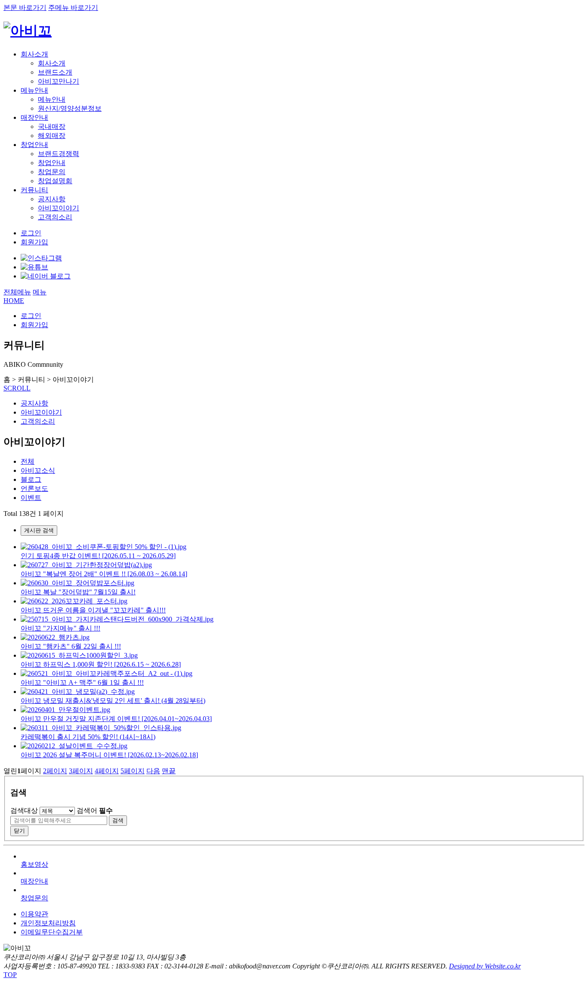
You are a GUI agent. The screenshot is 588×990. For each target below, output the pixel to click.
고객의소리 (55, 217)
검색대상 (24, 810)
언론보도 (34, 488)
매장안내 (34, 117)
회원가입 (34, 242)
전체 (27, 461)
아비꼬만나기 (58, 81)
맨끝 (169, 771)
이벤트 (31, 497)
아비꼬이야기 (58, 208)
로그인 (31, 233)
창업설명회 (55, 180)
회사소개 (34, 54)
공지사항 (51, 199)
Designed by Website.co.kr (485, 966)
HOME (13, 300)
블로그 (31, 479)
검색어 (95, 810)
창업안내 (34, 144)
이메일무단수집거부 (52, 932)
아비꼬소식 (38, 470)
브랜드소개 (55, 72)
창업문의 (51, 171)
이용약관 (34, 914)
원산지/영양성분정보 (70, 108)
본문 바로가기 (24, 7)
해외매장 (51, 135)
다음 (153, 771)
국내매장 (51, 126)
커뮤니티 (34, 190)
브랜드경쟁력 (58, 153)
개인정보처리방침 (48, 923)
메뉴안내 (34, 90)
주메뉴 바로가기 (73, 7)
